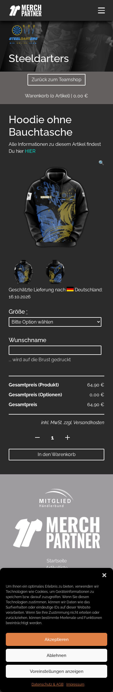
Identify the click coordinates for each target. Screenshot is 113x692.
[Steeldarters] (23, 34)
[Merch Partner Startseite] (56, 532)
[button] (104, 575)
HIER (30, 151)
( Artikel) (56, 96)
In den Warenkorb (57, 454)
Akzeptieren (57, 639)
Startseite (57, 561)
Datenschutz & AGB (47, 684)
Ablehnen (56, 655)
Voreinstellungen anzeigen (56, 671)
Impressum (75, 684)
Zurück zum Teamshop (56, 79)
